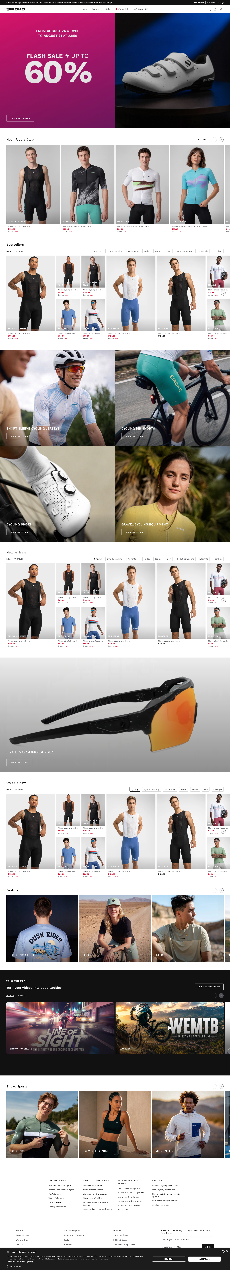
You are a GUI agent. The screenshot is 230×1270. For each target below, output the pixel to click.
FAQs (66, 1240)
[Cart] (215, 9)
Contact (68, 1244)
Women (18, 251)
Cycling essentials (160, 1205)
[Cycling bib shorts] (172, 398)
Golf (169, 251)
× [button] (227, 1251)
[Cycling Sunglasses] (115, 715)
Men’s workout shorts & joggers (97, 1209)
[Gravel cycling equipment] (172, 494)
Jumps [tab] (21, 995)
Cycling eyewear (55, 1202)
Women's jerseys (55, 1198)
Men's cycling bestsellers (163, 1190)
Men (8, 251)
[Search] (209, 9)
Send (208, 1247)
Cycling (98, 251)
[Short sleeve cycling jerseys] (57, 398)
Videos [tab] (10, 995)
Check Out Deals (20, 118)
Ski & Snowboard (185, 251)
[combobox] (223, 1251)
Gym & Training (114, 251)
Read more (103, 1259)
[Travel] (115, 928)
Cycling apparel (58, 1180)
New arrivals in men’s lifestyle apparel (166, 1195)
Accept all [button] (205, 1259)
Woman (168, 1247)
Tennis (158, 251)
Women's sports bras (92, 1185)
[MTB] (188, 928)
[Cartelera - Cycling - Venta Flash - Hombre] (115, 70)
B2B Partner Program (74, 1235)
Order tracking (22, 1235)
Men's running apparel (93, 1190)
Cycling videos (121, 1235)
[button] (77, 1261)
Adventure (133, 251)
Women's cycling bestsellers (165, 1185)
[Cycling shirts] (42, 928)
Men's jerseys (54, 1194)
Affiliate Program (72, 1230)
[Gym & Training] (115, 1124)
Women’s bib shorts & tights (61, 1190)
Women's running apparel (94, 1194)
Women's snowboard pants (130, 1201)
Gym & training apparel (97, 1180)
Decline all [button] (169, 1259)
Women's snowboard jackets (131, 1193)
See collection (19, 436)
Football (217, 251)
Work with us (22, 1240)
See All (202, 140)
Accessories (123, 1209)
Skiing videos (121, 1240)
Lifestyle (203, 251)
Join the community (209, 987)
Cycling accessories (57, 1207)
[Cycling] (42, 1124)
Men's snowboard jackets (129, 1188)
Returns (19, 1230)
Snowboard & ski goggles (129, 1205)
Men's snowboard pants (128, 1197)
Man (179, 1247)
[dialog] (115, 1259)
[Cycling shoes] (57, 494)
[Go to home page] (15, 9)
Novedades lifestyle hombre (165, 1201)
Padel (147, 251)
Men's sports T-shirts (92, 1198)
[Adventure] (188, 1124)
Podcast (19, 1244)
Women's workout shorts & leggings (95, 1203)
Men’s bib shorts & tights (59, 1185)
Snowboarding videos (125, 1244)
